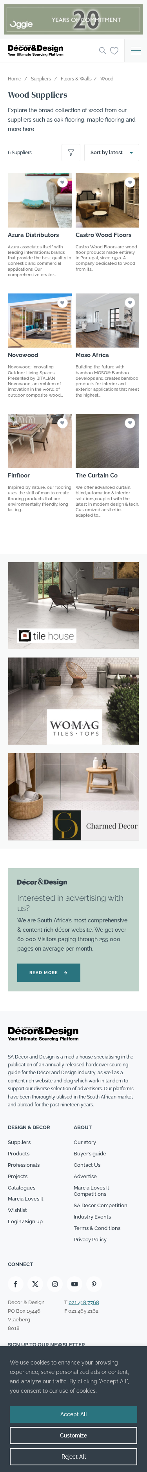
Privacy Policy (90, 1239)
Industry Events (92, 1217)
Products (18, 1154)
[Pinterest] (94, 1284)
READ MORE (48, 972)
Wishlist (17, 1210)
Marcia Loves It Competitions (91, 1191)
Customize (73, 1435)
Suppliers (19, 1142)
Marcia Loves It (26, 1199)
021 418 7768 (84, 1302)
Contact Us (87, 1165)
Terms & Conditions (97, 1228)
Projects (17, 1176)
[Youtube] (74, 1284)
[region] (73, 1409)
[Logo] (51, 50)
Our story (85, 1142)
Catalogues (21, 1188)
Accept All (73, 1414)
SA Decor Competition (100, 1205)
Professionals (24, 1165)
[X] (35, 1284)
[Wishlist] (114, 50)
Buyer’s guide (90, 1154)
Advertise (85, 1176)
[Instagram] (55, 1284)
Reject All (74, 1457)
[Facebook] (16, 1284)
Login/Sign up (25, 1221)
